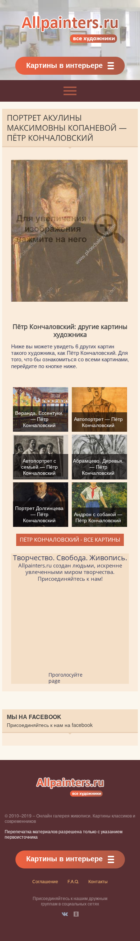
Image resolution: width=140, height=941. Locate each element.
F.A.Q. (73, 881)
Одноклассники (76, 914)
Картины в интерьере (64, 65)
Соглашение (45, 881)
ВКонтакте (65, 914)
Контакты (98, 881)
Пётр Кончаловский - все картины (70, 539)
